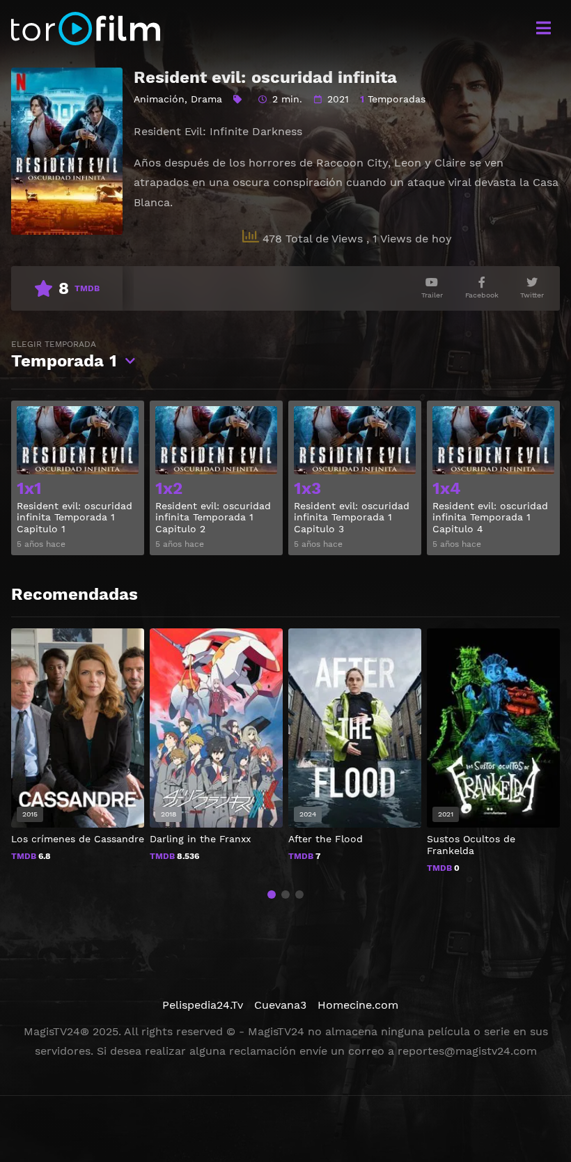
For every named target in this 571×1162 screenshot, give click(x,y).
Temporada (64, 355)
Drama (206, 98)
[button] (271, 894)
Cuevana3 (280, 1005)
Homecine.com (358, 1005)
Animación (159, 98)
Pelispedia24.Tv (202, 1005)
